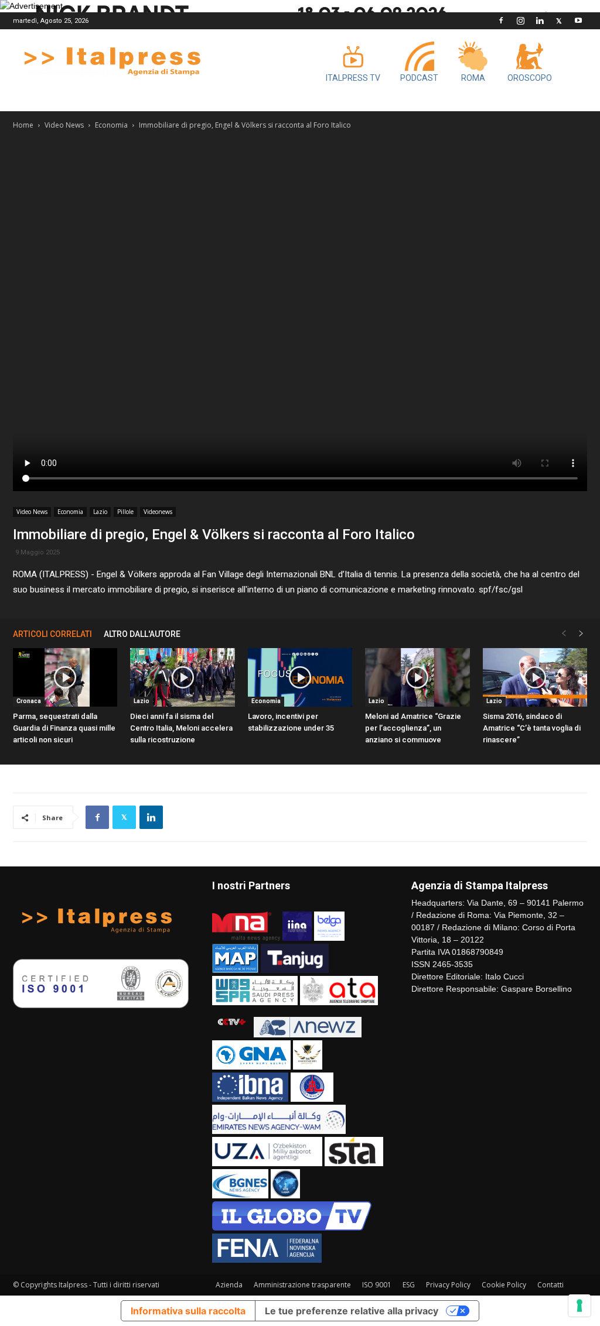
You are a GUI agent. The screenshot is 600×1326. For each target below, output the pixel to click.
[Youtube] (578, 20)
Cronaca (28, 701)
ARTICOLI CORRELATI (52, 634)
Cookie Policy (504, 1285)
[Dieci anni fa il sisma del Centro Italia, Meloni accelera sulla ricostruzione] (182, 677)
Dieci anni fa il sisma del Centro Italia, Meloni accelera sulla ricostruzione (181, 728)
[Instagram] (520, 20)
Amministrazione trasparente (302, 1285)
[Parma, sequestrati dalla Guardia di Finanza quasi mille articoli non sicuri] (65, 677)
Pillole (125, 512)
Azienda (229, 1285)
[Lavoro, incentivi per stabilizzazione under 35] (300, 677)
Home (23, 125)
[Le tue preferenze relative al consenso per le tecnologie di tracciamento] (579, 1305)
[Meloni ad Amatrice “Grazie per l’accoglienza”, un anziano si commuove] (417, 677)
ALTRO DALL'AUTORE (142, 634)
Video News (64, 125)
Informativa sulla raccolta (188, 1311)
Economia (111, 125)
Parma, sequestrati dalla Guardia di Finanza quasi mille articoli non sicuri (64, 728)
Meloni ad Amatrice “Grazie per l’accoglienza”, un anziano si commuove (413, 728)
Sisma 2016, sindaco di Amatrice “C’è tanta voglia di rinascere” (532, 728)
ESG (409, 1285)
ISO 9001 (376, 1285)
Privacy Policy (448, 1285)
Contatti (550, 1285)
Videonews (158, 512)
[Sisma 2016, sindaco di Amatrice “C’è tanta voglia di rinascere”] (535, 677)
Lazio (100, 512)
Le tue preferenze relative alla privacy (351, 1311)
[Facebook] (501, 20)
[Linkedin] (539, 20)
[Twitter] (559, 20)
